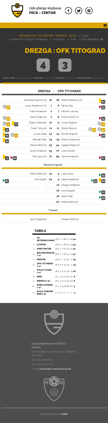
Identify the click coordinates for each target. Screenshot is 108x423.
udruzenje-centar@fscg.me (55, 369)
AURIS (64, 414)
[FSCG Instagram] (89, 13)
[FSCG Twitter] (78, 13)
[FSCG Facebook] (68, 13)
